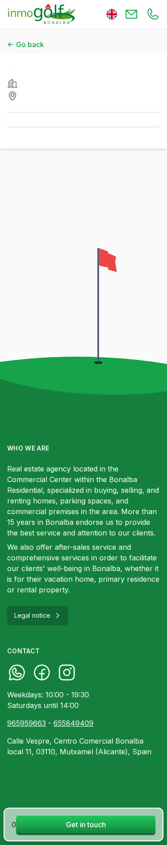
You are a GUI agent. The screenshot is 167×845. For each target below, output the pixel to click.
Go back (30, 44)
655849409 (73, 723)
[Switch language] (111, 14)
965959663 (26, 723)
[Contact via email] (131, 14)
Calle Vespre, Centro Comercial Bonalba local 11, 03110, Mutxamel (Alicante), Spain (79, 746)
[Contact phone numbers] (153, 14)
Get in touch (86, 824)
